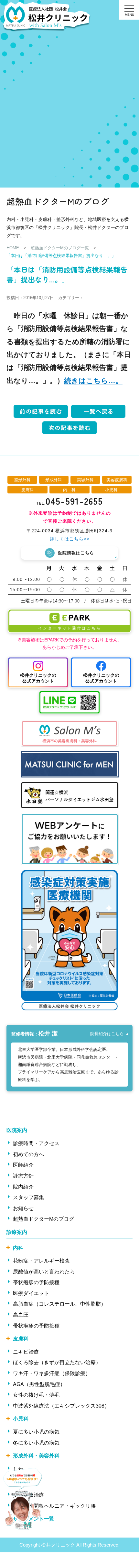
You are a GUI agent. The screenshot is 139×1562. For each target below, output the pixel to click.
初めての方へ (28, 1154)
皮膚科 (20, 1338)
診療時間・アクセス (36, 1143)
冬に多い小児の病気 (36, 1443)
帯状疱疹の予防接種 (36, 1282)
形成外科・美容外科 (36, 1455)
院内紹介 (23, 1187)
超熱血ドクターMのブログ (43, 1219)
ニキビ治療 (26, 1352)
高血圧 (20, 1315)
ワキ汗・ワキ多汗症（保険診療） (52, 1373)
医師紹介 (23, 1165)
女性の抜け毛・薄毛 (36, 1395)
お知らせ (23, 1208)
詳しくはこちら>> (70, 538)
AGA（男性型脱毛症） (39, 1384)
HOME (12, 247)
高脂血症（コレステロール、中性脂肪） (59, 1304)
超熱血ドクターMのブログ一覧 (60, 247)
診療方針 (23, 1176)
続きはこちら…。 (93, 381)
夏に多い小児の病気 (36, 1432)
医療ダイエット (31, 1293)
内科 (18, 1248)
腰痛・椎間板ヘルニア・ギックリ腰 (54, 1506)
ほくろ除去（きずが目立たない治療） (57, 1362)
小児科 (20, 1418)
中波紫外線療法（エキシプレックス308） (61, 1406)
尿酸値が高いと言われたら (44, 1271)
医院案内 (16, 1130)
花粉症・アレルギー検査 (41, 1260)
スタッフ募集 (28, 1197)
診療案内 (16, 1232)
